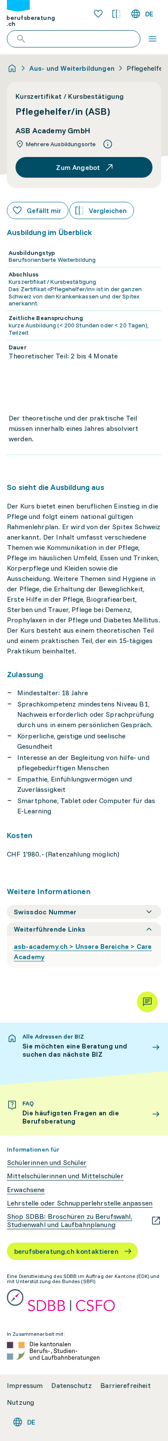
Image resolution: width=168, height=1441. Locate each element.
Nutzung (20, 1402)
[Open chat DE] (147, 1002)
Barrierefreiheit (125, 1385)
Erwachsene (26, 1190)
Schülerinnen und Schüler (47, 1162)
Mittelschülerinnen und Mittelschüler (65, 1176)
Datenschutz (71, 1385)
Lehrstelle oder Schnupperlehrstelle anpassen (79, 1203)
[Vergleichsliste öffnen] (116, 13)
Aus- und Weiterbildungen (72, 68)
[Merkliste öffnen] (98, 13)
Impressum (25, 1385)
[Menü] (152, 38)
